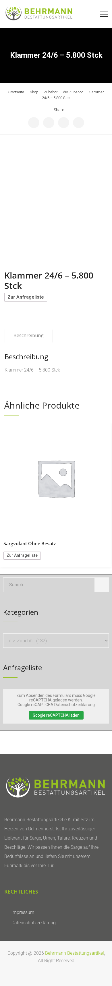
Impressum (22, 912)
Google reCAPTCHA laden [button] (56, 715)
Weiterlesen (56, 478)
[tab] (29, 336)
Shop (34, 92)
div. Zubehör (73, 92)
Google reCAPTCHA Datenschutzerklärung (56, 704)
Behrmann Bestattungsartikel (74, 953)
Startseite (16, 92)
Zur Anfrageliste (25, 297)
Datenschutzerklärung (33, 922)
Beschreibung (28, 335)
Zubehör (50, 92)
